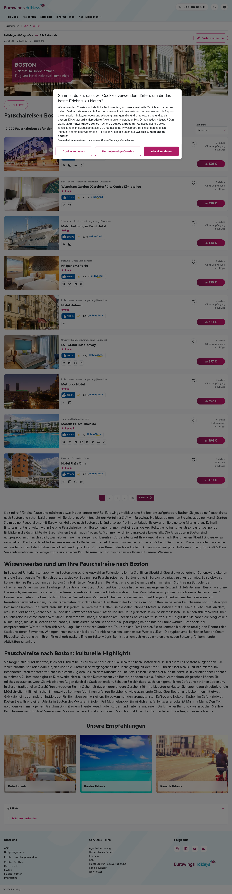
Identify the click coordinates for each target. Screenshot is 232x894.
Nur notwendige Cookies (118, 151)
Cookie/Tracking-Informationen (117, 140)
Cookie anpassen (74, 151)
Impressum (94, 140)
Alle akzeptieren (161, 151)
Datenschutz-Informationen (72, 140)
